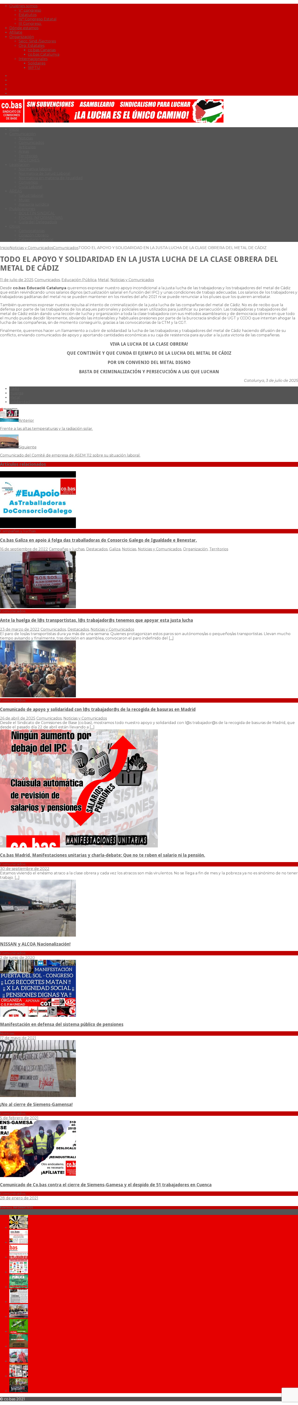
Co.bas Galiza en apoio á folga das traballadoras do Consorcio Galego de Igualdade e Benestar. (98, 540)
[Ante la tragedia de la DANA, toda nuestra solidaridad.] (18, 1302)
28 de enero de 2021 (19, 1198)
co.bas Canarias (42, 50)
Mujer (24, 200)
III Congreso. (30, 23)
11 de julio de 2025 (17, 280)
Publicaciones (22, 209)
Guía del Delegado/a (38, 222)
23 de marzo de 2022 (20, 629)
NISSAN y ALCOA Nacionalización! (35, 944)
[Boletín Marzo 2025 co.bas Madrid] (18, 1272)
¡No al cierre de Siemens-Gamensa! (36, 1104)
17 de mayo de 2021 (18, 1038)
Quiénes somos (23, 6)
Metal (103, 280)
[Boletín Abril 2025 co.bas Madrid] (18, 1257)
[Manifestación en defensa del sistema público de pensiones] (38, 1015)
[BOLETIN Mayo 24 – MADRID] (18, 1361)
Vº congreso (30, 10)
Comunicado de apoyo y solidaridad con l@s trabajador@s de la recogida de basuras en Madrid (98, 709)
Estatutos (28, 15)
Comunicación (22, 134)
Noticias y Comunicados (31, 248)
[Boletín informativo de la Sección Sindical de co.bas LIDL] (18, 1316)
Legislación (19, 164)
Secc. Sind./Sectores (37, 41)
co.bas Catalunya (43, 54)
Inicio (14, 129)
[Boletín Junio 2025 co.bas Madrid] (18, 1242)
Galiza (114, 549)
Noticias (26, 138)
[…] (171, 638)
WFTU (34, 67)
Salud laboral (31, 195)
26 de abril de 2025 (17, 718)
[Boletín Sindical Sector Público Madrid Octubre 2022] (18, 1391)
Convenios (28, 182)
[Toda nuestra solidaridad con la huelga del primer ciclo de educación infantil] (18, 1227)
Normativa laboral (35, 169)
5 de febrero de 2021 (19, 1118)
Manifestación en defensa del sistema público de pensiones (61, 1024)
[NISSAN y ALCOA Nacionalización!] (38, 935)
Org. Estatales (31, 45)
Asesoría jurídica (34, 204)
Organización (21, 37)
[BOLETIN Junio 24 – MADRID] (18, 1346)
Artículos (27, 147)
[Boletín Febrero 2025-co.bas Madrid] (18, 1287)
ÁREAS (15, 191)
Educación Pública (78, 280)
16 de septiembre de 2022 (24, 549)
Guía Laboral (30, 187)
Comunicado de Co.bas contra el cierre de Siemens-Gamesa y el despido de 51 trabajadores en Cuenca (106, 1184)
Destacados (97, 549)
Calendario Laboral (36, 239)
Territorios (28, 156)
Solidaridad (19, 402)
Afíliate (15, 32)
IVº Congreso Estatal (38, 19)
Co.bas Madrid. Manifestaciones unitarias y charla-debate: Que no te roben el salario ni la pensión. (102, 855)
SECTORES (29, 160)
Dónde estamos (23, 28)
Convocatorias (32, 231)
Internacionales (33, 59)
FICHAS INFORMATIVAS (41, 217)
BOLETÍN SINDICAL (37, 213)
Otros (14, 226)
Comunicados (31, 142)
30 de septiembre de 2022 (24, 868)
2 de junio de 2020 (17, 957)
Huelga (16, 393)
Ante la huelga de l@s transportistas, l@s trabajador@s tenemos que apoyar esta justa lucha (96, 620)
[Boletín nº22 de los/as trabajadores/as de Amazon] (18, 1376)
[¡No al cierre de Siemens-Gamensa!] (38, 1095)
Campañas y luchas (67, 549)
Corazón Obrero (34, 235)
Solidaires (36, 63)
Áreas (24, 151)
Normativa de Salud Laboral (44, 173)
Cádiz (14, 388)
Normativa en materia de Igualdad (51, 178)
